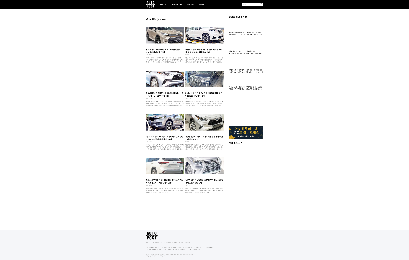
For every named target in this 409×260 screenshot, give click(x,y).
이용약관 (156, 242)
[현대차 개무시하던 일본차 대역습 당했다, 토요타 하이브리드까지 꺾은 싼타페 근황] (165, 175)
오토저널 (190, 4)
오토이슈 (162, 4)
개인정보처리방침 (166, 242)
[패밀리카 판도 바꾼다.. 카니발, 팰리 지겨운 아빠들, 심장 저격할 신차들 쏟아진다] (204, 44)
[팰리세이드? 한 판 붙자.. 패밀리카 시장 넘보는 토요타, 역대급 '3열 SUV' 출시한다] (165, 88)
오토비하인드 (177, 4)
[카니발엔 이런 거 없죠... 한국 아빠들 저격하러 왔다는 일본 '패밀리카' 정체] (204, 88)
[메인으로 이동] (150, 7)
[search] (261, 4)
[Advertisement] (246, 109)
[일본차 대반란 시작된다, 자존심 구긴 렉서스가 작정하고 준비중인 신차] (204, 175)
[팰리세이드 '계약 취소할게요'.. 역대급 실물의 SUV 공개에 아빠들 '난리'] (165, 44)
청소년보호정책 (178, 242)
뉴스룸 (201, 4)
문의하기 (187, 242)
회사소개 (148, 242)
